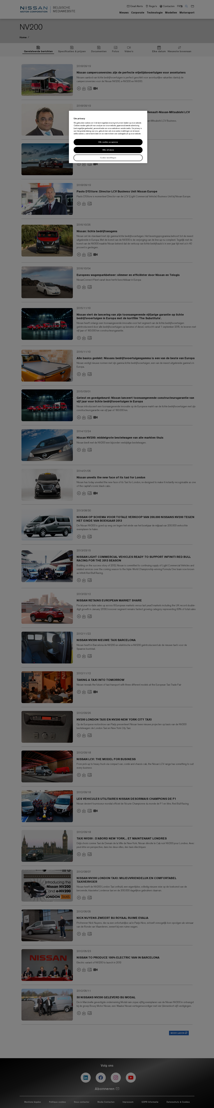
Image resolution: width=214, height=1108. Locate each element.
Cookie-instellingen (108, 158)
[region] (108, 137)
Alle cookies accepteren (108, 142)
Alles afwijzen (108, 150)
